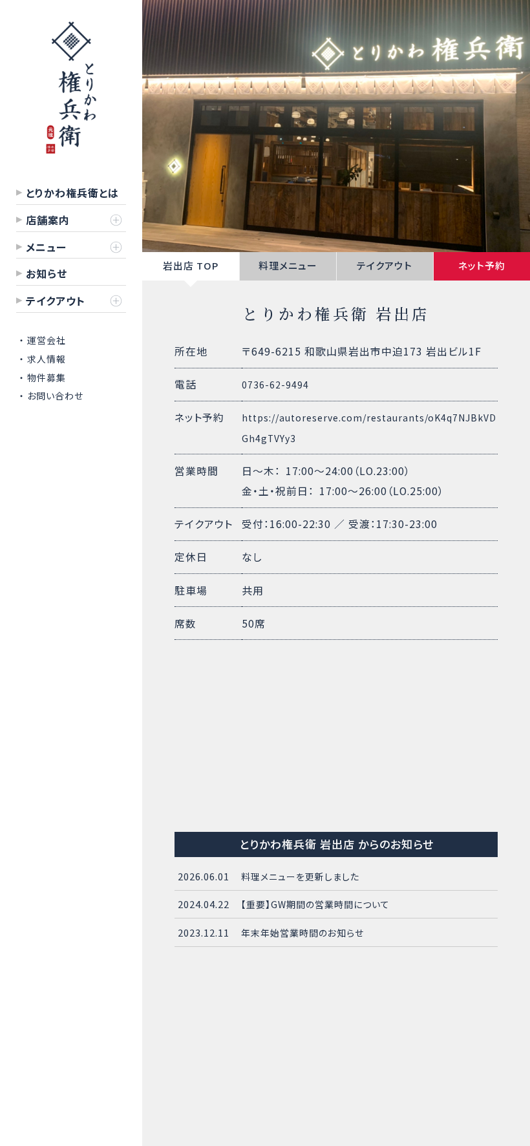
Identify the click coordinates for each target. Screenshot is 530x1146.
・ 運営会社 (42, 340)
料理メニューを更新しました (300, 876)
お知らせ (46, 273)
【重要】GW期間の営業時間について (315, 904)
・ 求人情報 (42, 358)
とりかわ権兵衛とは (72, 192)
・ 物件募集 (42, 377)
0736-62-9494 (275, 384)
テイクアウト (384, 265)
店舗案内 (48, 220)
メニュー (46, 247)
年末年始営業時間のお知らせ (302, 932)
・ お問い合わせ (51, 395)
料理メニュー (288, 265)
